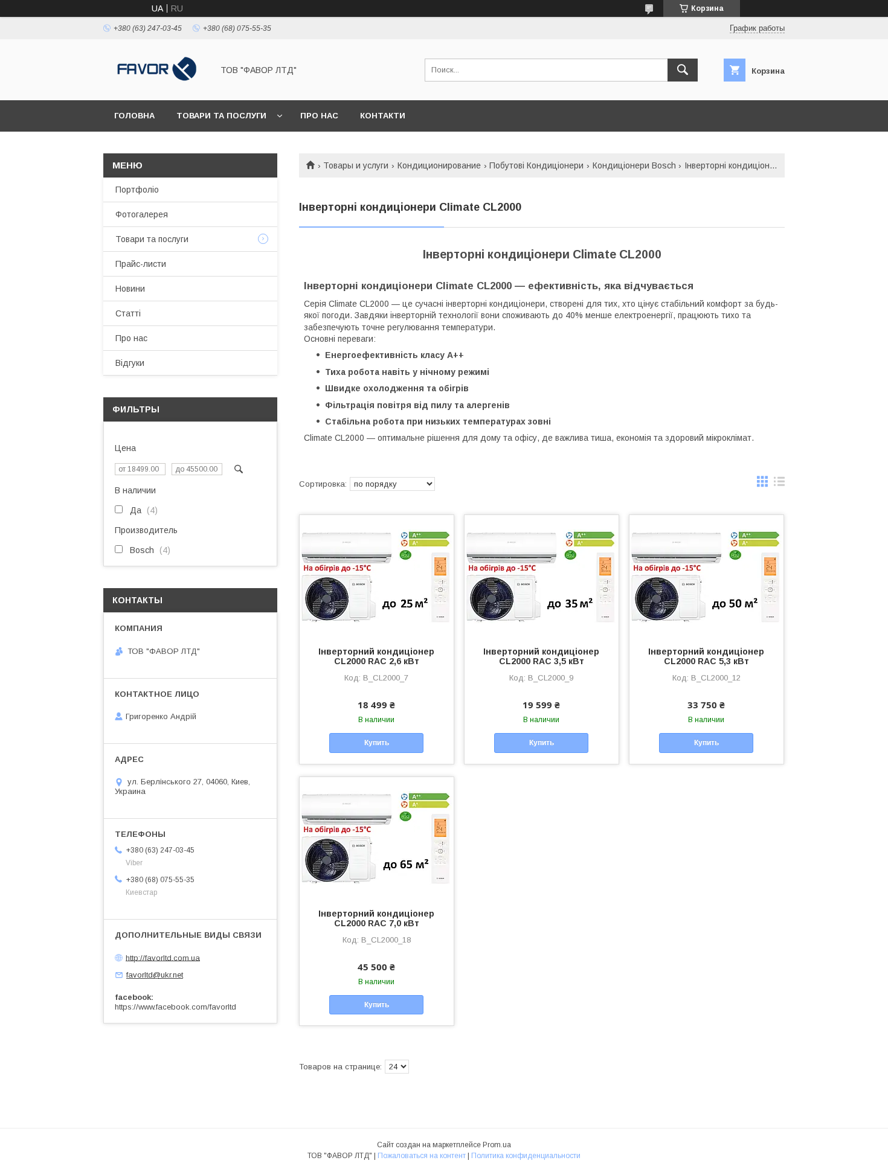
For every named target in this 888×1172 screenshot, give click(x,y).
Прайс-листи (140, 264)
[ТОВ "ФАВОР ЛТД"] (154, 84)
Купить (376, 742)
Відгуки (129, 363)
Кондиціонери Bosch (634, 165)
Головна (134, 115)
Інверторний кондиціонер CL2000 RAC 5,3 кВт (706, 656)
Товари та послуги (221, 115)
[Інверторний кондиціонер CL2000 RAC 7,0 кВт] (377, 837)
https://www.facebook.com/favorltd (175, 1006)
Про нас (319, 115)
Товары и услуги (355, 165)
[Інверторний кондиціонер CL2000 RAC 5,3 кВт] (706, 575)
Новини (130, 288)
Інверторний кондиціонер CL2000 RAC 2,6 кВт (376, 656)
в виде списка (779, 484)
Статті (128, 313)
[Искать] (683, 70)
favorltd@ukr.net (154, 974)
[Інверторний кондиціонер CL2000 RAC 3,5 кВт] (542, 575)
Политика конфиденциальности (526, 1155)
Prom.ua (497, 1145)
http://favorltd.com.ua (163, 957)
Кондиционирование (439, 165)
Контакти (382, 115)
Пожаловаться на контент (422, 1155)
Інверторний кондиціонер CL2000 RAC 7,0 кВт (376, 918)
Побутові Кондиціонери (536, 165)
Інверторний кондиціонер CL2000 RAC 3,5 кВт (541, 656)
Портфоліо (137, 189)
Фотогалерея (141, 214)
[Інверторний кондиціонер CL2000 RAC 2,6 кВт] (377, 575)
